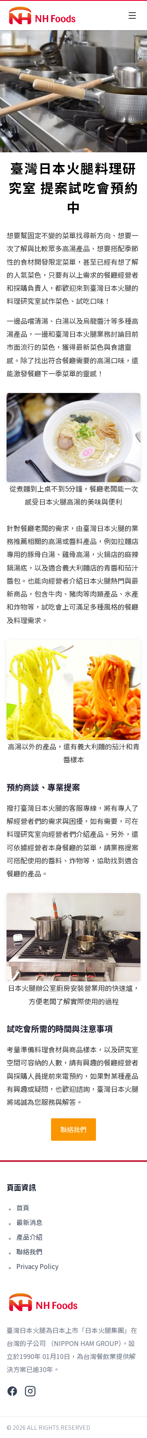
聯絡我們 (73, 1129)
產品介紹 (29, 1237)
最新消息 (29, 1222)
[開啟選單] (132, 15)
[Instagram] (30, 1391)
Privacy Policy (37, 1266)
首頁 (22, 1207)
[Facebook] (12, 1391)
